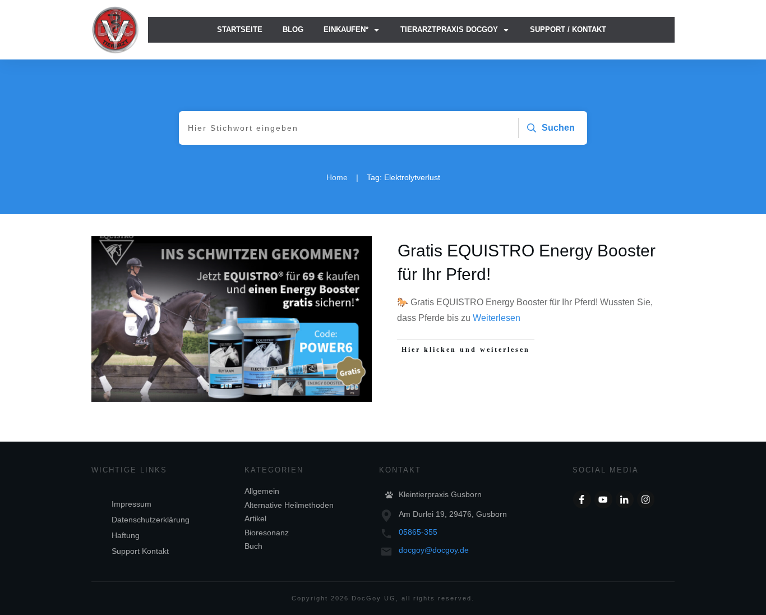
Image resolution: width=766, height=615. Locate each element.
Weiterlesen (496, 318)
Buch (253, 545)
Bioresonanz (266, 532)
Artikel (255, 518)
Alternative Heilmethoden (289, 505)
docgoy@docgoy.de (434, 549)
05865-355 (418, 531)
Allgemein (261, 491)
